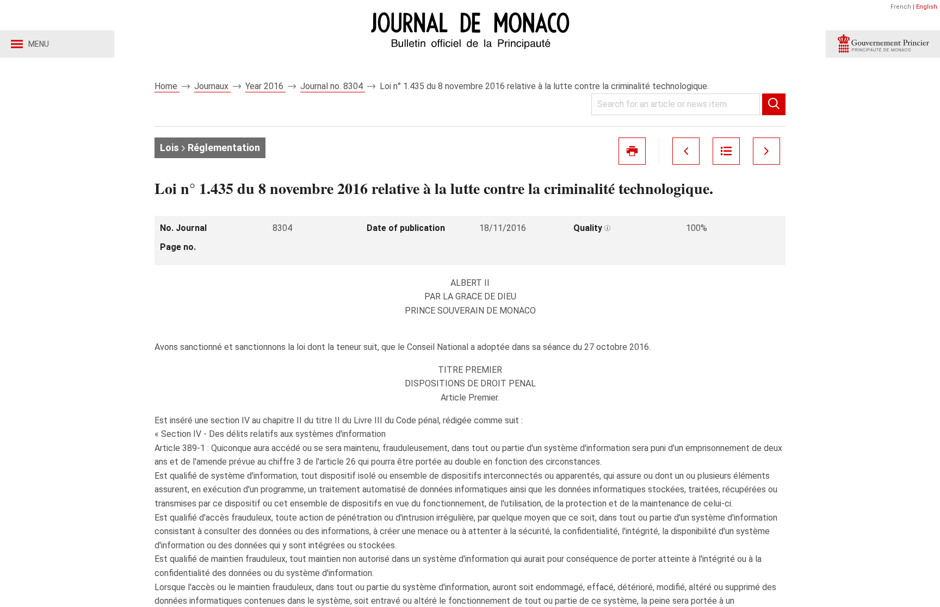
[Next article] (766, 151)
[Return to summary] (726, 151)
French (900, 6)
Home (167, 86)
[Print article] (632, 151)
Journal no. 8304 (332, 86)
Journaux (212, 86)
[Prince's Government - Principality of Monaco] (883, 44)
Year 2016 (265, 86)
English (926, 6)
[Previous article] (686, 151)
